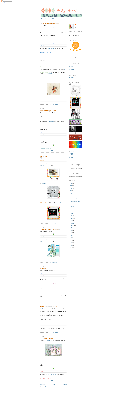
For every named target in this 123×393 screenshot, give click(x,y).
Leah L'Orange (71, 67)
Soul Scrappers (51, 32)
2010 (71, 242)
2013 (71, 237)
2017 (71, 230)
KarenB (77, 24)
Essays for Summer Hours (51, 73)
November (73, 195)
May (72, 218)
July (72, 215)
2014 (71, 235)
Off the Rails (43, 139)
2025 (71, 183)
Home (42, 18)
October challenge (45, 318)
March (72, 221)
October (72, 196)
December (73, 193)
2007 (71, 247)
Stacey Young (71, 70)
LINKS (53, 18)
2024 (71, 185)
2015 (71, 234)
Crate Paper (71, 157)
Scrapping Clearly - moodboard (50, 229)
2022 (71, 188)
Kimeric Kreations (54, 80)
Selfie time (43, 268)
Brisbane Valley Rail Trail (48, 111)
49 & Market (71, 153)
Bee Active (43, 156)
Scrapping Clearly (44, 241)
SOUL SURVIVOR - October (49, 307)
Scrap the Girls (43, 183)
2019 (71, 227)
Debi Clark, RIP (71, 65)
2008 (71, 245)
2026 (71, 181)
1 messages (56, 150)
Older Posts (65, 384)
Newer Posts (42, 384)
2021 (71, 190)
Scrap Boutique (71, 77)
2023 (71, 186)
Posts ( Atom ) (47, 386)
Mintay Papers (71, 159)
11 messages (56, 223)
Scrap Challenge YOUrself (45, 165)
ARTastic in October (46, 339)
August (72, 213)
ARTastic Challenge (48, 340)
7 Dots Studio (71, 154)
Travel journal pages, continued (49, 23)
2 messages (55, 104)
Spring (42, 60)
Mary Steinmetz (71, 69)
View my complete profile (74, 37)
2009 (71, 244)
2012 (71, 239)
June (72, 216)
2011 (71, 240)
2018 (71, 229)
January (72, 225)
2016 (71, 232)
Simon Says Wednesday (52, 374)
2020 (71, 191)
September (73, 211)
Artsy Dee (70, 175)
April (72, 220)
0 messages (55, 262)
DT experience (47, 18)
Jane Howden (71, 66)
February (72, 223)
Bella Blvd (70, 156)
